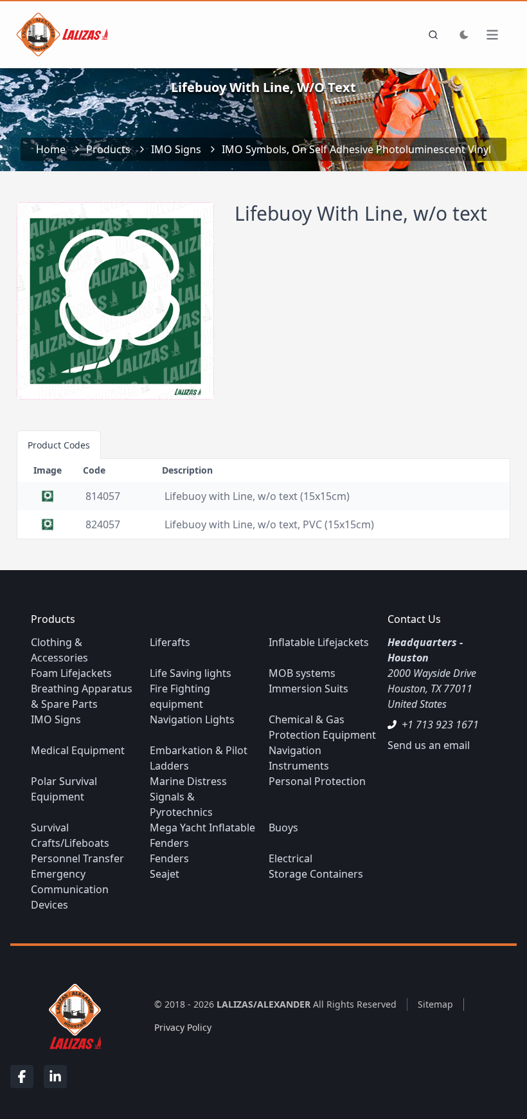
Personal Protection (317, 781)
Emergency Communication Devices (70, 889)
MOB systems (302, 673)
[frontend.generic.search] (430, 34)
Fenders (169, 858)
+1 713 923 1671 (440, 724)
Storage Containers (316, 874)
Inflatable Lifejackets (319, 642)
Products (108, 149)
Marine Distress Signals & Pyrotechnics (188, 796)
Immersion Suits (308, 688)
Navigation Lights (192, 719)
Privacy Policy (182, 1027)
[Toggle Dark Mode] (464, 34)
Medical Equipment (78, 750)
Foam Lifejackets (71, 673)
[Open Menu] (499, 35)
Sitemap (435, 1004)
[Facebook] (21, 1076)
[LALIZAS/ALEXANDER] (72, 1016)
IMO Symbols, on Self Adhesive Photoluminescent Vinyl (356, 149)
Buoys (283, 827)
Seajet (164, 874)
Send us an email (429, 745)
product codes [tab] (59, 445)
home (51, 149)
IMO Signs (176, 149)
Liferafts (170, 642)
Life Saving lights (190, 673)
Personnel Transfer (77, 858)
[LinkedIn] (55, 1076)
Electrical (290, 858)
